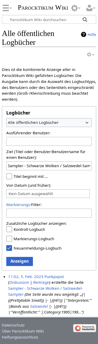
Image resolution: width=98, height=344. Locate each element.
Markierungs (18, 204)
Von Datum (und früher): (28, 185)
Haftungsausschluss (20, 337)
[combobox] (49, 122)
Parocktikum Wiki (43, 7)
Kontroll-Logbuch (29, 229)
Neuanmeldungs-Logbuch (37, 248)
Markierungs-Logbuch (34, 238)
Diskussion (19, 282)
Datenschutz (13, 325)
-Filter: (24, 204)
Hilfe (92, 34)
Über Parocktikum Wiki (23, 331)
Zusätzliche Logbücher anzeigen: (36, 223)
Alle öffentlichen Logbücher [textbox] (33, 122)
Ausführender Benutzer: (28, 132)
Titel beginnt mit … (31, 176)
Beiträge (41, 282)
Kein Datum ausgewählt (31, 193)
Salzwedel (39, 306)
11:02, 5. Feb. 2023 (25, 276)
